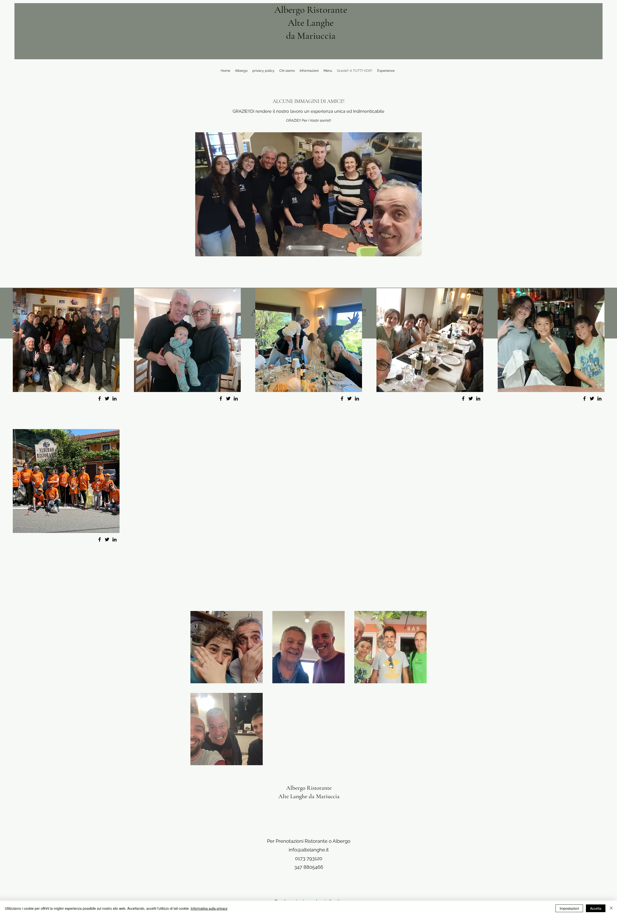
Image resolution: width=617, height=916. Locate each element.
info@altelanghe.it (309, 850)
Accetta (595, 908)
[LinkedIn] (114, 398)
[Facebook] (99, 398)
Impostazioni (569, 908)
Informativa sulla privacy (209, 908)
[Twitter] (107, 398)
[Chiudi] (611, 908)
